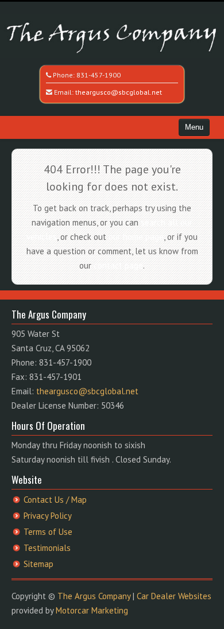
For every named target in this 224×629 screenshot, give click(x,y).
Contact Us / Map (55, 499)
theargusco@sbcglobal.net (118, 92)
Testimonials (47, 547)
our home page (136, 236)
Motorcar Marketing (92, 610)
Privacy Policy (48, 515)
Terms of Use (48, 531)
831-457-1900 (98, 75)
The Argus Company (93, 596)
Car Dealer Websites (174, 596)
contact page (118, 265)
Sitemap (38, 563)
